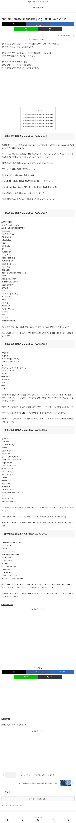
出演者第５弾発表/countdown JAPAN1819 (39, 115)
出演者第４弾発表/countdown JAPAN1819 (39, 117)
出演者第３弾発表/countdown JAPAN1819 (39, 120)
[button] (50, 29)
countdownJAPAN (8, 604)
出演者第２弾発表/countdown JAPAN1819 (39, 123)
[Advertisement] (38, 88)
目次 (35, 110)
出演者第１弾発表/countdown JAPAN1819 (39, 126)
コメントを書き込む (38, 799)
